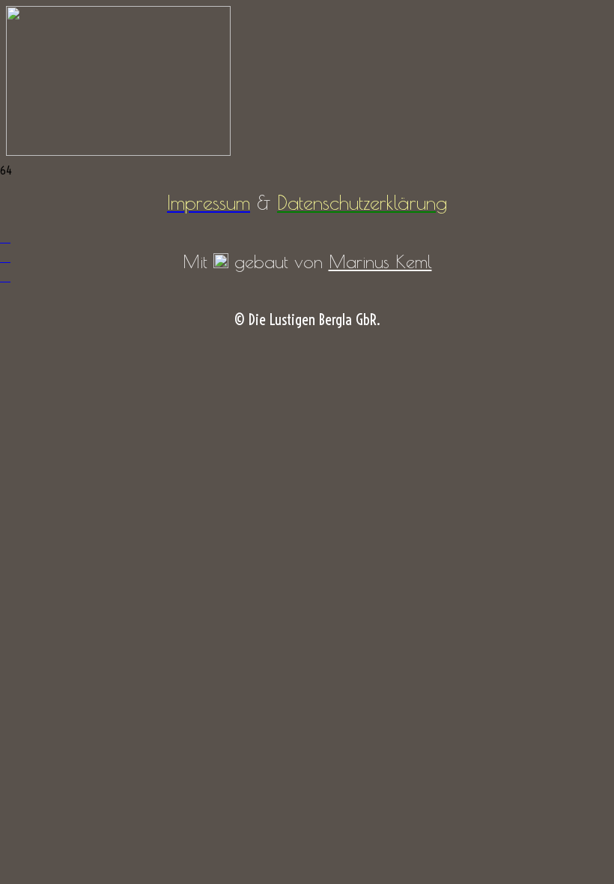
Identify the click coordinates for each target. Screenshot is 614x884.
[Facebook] (5, 237)
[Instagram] (5, 256)
